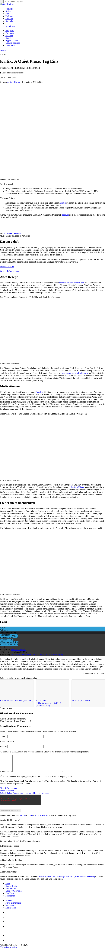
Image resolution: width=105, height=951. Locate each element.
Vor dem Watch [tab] (6, 184)
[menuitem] (55, 9)
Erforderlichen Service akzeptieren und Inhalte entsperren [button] (24, 793)
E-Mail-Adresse (7, 741)
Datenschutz (10, 908)
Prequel (65, 215)
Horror (17, 82)
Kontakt (8, 900)
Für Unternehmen (13, 903)
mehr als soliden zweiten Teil (71, 283)
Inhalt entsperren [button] (7, 266)
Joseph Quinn (44, 654)
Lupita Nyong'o (58, 654)
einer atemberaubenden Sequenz (75, 373)
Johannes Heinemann (13, 233)
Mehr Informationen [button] (8, 788)
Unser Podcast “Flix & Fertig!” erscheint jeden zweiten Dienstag (67, 876)
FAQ (7, 883)
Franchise (39, 392)
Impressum (10, 905)
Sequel (63, 203)
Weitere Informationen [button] (9, 271)
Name (3, 736)
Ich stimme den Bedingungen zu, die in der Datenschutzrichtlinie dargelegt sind (37, 776)
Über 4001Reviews (13, 891)
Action (10, 82)
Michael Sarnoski (18, 649)
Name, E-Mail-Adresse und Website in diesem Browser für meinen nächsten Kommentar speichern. (46, 752)
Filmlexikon (10, 888)
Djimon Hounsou (29, 654)
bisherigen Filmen (76, 487)
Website (3, 746)
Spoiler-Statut (11, 886)
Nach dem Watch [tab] (7, 198)
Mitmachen (10, 896)
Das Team (9, 893)
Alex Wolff (16, 654)
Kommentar (6, 771)
